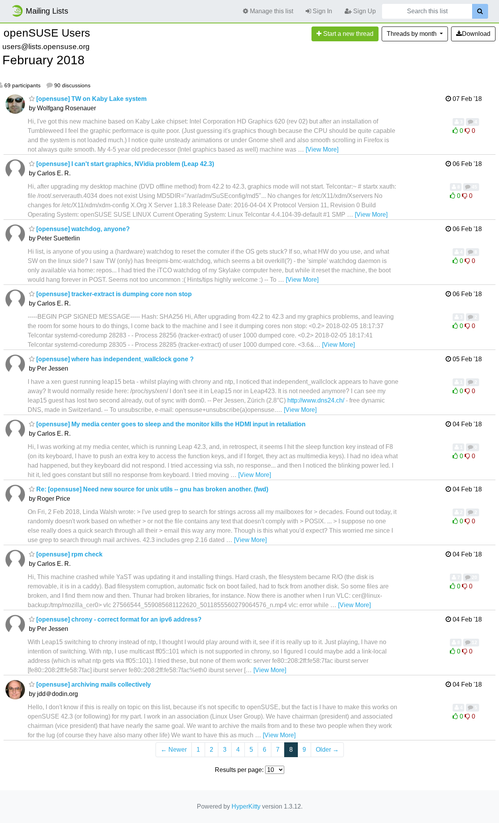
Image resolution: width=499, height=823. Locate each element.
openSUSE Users (47, 33)
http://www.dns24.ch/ (315, 400)
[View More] (322, 149)
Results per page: (239, 769)
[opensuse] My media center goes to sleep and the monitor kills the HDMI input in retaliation (170, 424)
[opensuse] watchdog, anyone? (82, 229)
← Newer (174, 749)
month (412, 33)
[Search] (480, 11)
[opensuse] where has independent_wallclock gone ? (114, 359)
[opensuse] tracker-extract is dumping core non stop (113, 294)
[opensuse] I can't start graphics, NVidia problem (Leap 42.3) (124, 164)
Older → (327, 749)
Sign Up (364, 11)
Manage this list (270, 11)
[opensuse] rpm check (69, 554)
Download (476, 33)
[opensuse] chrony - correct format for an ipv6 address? (118, 619)
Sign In (321, 11)
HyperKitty (246, 806)
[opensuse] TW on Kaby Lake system (91, 98)
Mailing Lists (47, 11)
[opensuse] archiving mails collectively (93, 684)
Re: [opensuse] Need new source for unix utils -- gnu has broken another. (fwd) (151, 489)
